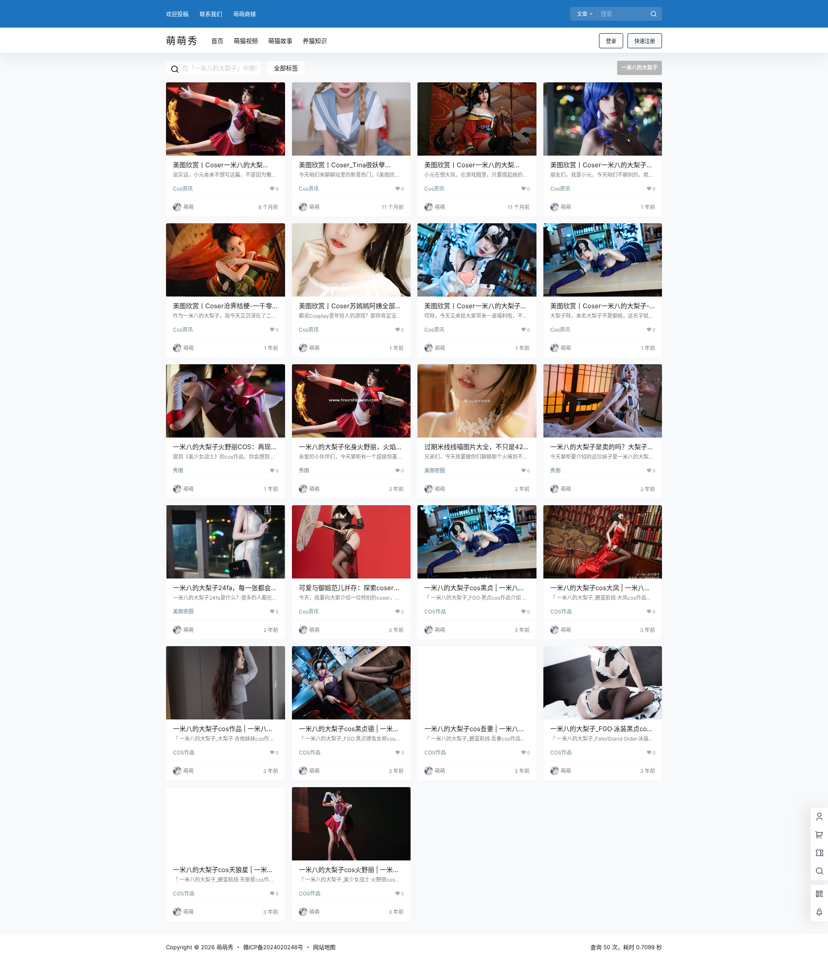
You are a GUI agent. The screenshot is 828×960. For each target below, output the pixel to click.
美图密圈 (434, 470)
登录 (611, 41)
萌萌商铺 (244, 13)
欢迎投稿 (177, 13)
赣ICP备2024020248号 (273, 947)
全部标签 (286, 68)
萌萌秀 (224, 947)
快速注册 (644, 41)
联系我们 (211, 13)
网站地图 (324, 947)
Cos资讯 (183, 188)
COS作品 (435, 611)
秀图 (178, 470)
